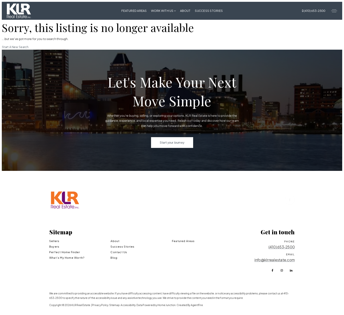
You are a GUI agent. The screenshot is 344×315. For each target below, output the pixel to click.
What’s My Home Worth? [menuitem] (67, 257)
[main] (172, 35)
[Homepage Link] (18, 10)
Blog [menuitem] (114, 257)
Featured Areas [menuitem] (134, 11)
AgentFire (197, 305)
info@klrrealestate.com (274, 260)
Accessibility (128, 305)
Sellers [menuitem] (54, 241)
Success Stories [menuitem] (209, 11)
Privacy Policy (100, 305)
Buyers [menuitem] (54, 246)
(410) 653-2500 (314, 11)
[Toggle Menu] (334, 10)
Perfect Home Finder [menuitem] (64, 252)
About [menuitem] (185, 11)
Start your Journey (172, 142)
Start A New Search (15, 47)
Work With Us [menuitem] (162, 11)
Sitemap (114, 305)
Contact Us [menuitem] (119, 252)
